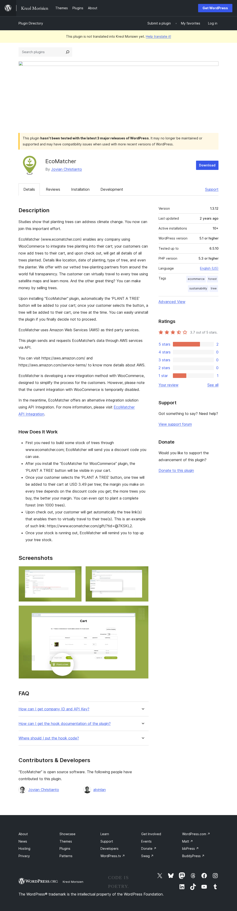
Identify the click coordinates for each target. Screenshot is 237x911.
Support (211, 189)
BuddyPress (193, 856)
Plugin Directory (31, 23)
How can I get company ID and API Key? (54, 709)
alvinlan (99, 789)
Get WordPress (215, 8)
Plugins (64, 848)
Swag (147, 856)
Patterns (65, 856)
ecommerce (196, 279)
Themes (65, 841)
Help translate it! (158, 36)
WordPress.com (196, 834)
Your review (168, 385)
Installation (80, 189)
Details (29, 189)
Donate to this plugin (176, 470)
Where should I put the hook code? (49, 738)
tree (214, 288)
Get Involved (151, 834)
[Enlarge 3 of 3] (142, 611)
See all (212, 385)
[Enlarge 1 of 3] (75, 572)
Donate (148, 848)
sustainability (198, 288)
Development (111, 189)
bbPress (190, 848)
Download (207, 165)
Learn (104, 834)
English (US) (209, 268)
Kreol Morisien (73, 881)
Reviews (53, 189)
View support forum (175, 424)
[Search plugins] (67, 52)
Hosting (24, 848)
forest (212, 279)
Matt (187, 841)
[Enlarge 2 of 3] (142, 572)
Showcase (67, 834)
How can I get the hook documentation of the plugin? (65, 723)
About (23, 834)
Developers (109, 848)
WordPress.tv (112, 856)
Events (146, 841)
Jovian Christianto (66, 169)
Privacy (24, 856)
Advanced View (172, 301)
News (23, 841)
